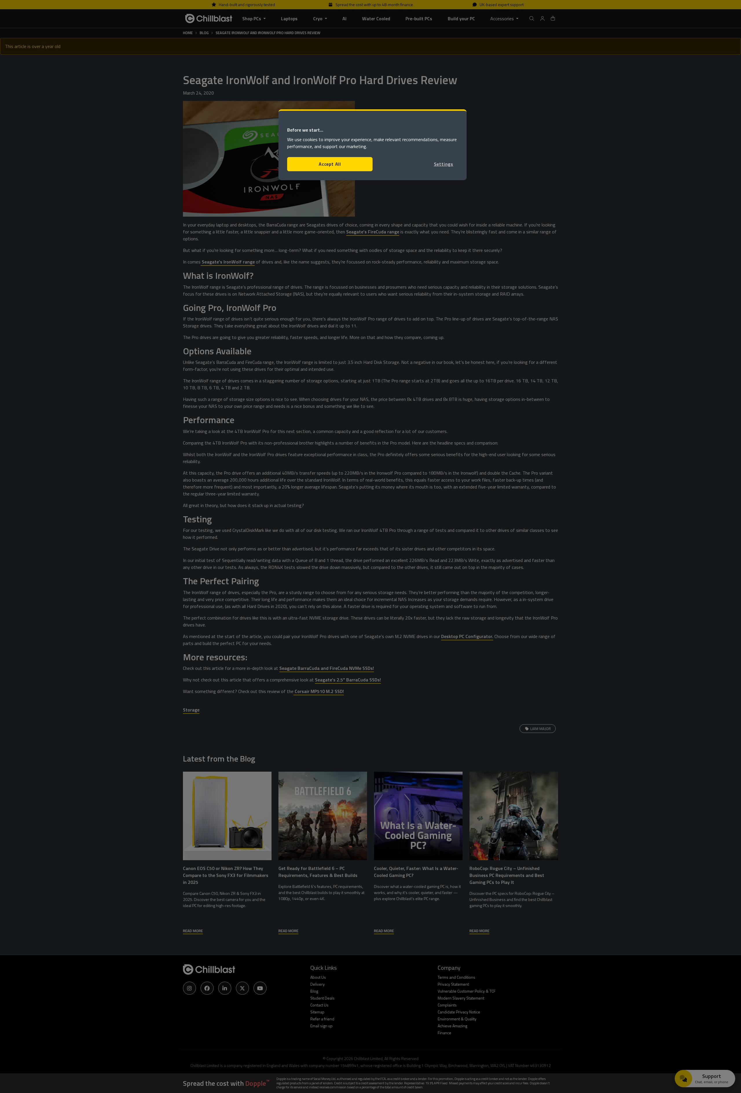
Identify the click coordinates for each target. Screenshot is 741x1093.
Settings (443, 164)
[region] (372, 144)
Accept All (330, 164)
